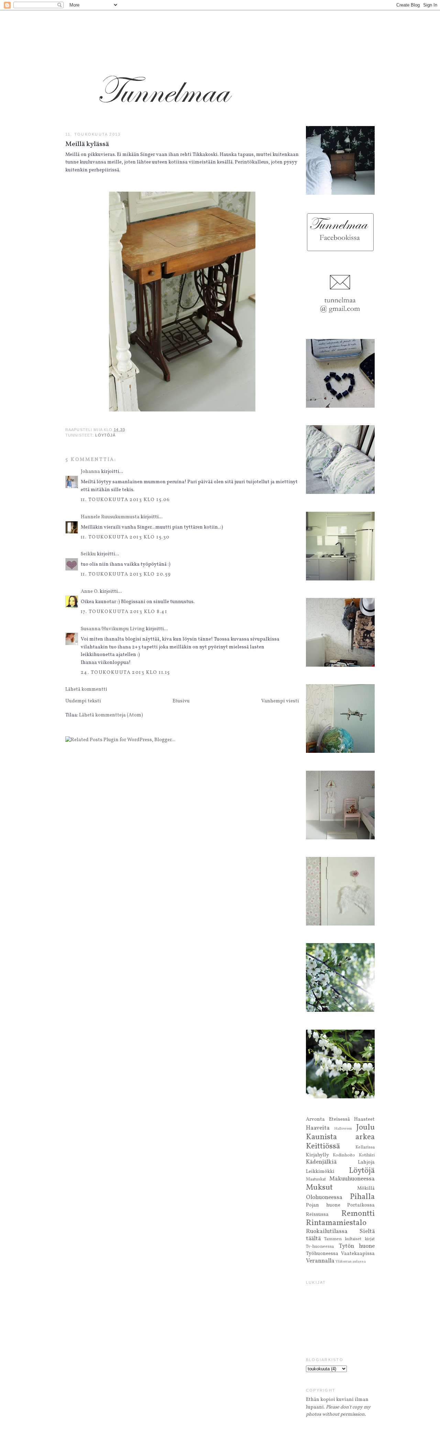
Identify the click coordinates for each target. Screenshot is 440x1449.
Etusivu (181, 701)
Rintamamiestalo (336, 1223)
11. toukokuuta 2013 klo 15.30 (125, 537)
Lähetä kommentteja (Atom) (111, 715)
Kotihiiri (367, 1155)
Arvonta (315, 1119)
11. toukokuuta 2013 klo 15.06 (125, 499)
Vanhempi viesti (280, 701)
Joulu (365, 1127)
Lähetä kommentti (86, 689)
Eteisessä (339, 1119)
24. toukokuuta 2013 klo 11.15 (125, 672)
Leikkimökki (320, 1171)
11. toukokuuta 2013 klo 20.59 (126, 574)
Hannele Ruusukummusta (110, 516)
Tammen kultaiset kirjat (349, 1239)
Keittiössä (323, 1146)
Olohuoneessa (324, 1197)
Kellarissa (365, 1147)
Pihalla (362, 1196)
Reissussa (317, 1214)
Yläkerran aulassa (351, 1261)
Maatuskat (316, 1179)
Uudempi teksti (83, 701)
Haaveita (318, 1128)
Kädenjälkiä (321, 1162)
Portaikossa (361, 1205)
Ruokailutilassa (327, 1231)
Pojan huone (323, 1205)
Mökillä (366, 1188)
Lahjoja (366, 1162)
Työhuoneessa (322, 1253)
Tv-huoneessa (320, 1247)
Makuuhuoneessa (352, 1179)
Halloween (343, 1128)
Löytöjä (105, 435)
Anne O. (90, 591)
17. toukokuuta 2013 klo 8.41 (124, 611)
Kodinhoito (344, 1155)
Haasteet (364, 1119)
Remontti (358, 1213)
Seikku (89, 554)
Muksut (319, 1187)
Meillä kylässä (87, 144)
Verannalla (320, 1261)
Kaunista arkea (340, 1137)
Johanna (90, 471)
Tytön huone (357, 1246)
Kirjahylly (317, 1155)
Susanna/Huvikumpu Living (113, 628)
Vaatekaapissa (358, 1253)
